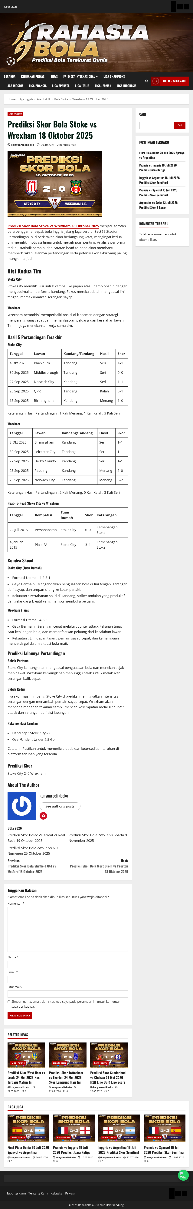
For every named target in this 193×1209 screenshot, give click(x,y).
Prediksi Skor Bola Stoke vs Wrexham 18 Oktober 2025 (53, 226)
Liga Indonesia (126, 85)
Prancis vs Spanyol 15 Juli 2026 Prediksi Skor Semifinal (158, 192)
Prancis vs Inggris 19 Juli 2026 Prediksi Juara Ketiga (158, 167)
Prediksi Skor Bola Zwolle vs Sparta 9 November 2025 (98, 838)
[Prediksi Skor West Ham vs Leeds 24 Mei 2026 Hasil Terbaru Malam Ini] (26, 1055)
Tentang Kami (38, 1193)
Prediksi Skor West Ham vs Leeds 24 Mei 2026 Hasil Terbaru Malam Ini (26, 1077)
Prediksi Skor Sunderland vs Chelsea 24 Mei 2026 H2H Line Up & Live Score (108, 1077)
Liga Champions (114, 76)
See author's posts (60, 806)
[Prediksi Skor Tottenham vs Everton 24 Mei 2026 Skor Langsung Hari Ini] (68, 1055)
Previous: (32, 866)
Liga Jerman (103, 85)
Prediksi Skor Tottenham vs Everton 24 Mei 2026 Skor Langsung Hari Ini (66, 1077)
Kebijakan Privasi (33, 76)
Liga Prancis (38, 85)
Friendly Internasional (79, 76)
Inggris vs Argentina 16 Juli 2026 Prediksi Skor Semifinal (159, 180)
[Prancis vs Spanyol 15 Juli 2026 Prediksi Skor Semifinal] (164, 1128)
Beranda (9, 76)
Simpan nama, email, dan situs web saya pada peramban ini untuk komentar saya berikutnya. (65, 1004)
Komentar (16, 903)
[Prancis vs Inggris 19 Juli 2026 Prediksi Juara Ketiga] (74, 1128)
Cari (142, 114)
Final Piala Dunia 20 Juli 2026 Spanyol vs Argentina (28, 1149)
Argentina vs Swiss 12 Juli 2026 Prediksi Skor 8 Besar (158, 205)
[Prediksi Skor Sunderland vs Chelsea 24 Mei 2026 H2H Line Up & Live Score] (109, 1055)
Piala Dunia (18, 1137)
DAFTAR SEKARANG (174, 81)
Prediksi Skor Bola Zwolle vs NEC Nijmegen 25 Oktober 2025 (33, 851)
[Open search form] (146, 81)
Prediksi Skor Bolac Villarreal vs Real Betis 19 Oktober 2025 (36, 838)
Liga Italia (82, 85)
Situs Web (15, 987)
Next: (99, 866)
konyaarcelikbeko (22, 145)
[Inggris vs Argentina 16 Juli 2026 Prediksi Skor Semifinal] (119, 1128)
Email (13, 972)
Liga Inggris (15, 85)
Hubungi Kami (16, 1193)
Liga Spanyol (61, 85)
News (54, 76)
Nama (13, 957)
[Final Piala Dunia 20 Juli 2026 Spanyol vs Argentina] (28, 1128)
